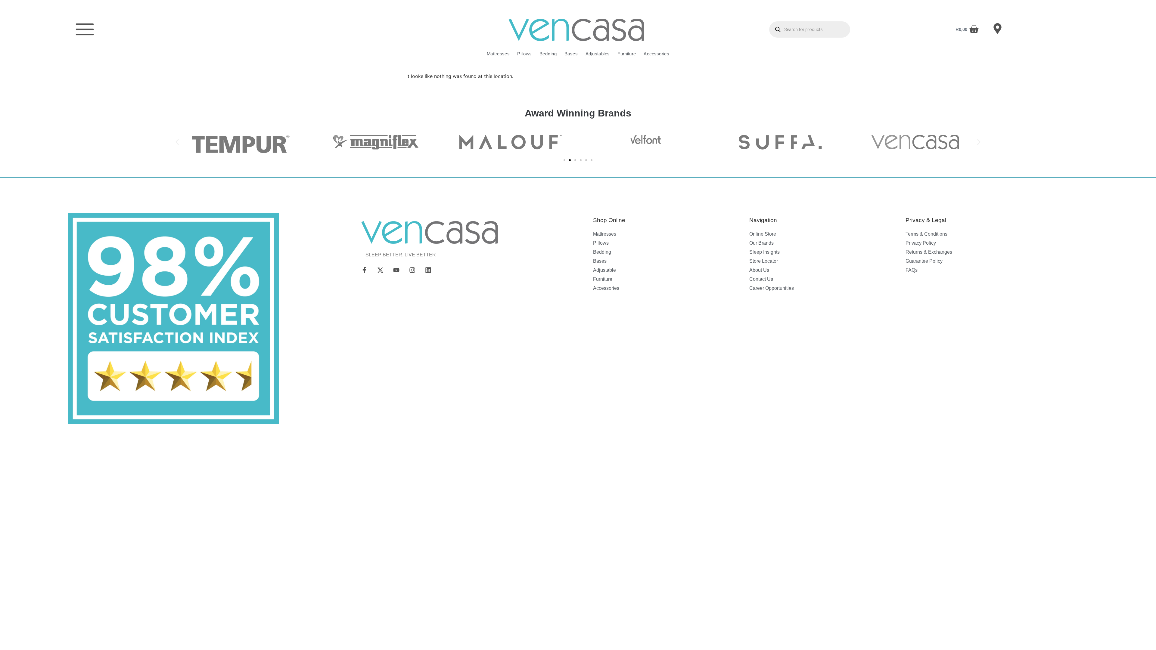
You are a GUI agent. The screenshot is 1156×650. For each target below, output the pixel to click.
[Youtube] (396, 270)
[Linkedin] (428, 270)
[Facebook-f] (364, 270)
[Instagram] (412, 270)
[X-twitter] (380, 270)
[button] (177, 142)
